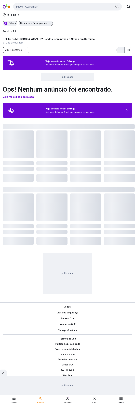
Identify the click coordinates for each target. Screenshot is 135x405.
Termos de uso (67, 338)
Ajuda (67, 306)
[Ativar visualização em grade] (128, 50)
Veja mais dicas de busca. (18, 96)
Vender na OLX (68, 324)
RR (14, 31)
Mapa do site (68, 354)
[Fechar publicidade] (3, 373)
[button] (67, 7)
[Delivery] (10, 63)
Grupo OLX (67, 364)
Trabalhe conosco (67, 359)
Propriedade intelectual (68, 349)
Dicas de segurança (67, 312)
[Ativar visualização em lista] (120, 50)
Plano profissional (67, 330)
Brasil (6, 31)
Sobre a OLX (67, 318)
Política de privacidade (67, 344)
